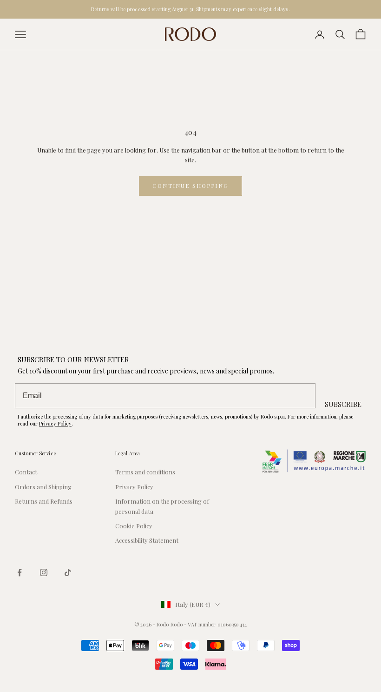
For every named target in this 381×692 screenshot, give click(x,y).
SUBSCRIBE (343, 404)
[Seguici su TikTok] (67, 572)
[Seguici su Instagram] (43, 572)
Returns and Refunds (43, 501)
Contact (26, 472)
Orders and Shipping (43, 487)
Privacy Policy (55, 423)
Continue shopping (190, 185)
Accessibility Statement (146, 540)
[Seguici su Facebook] (19, 572)
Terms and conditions (145, 472)
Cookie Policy (133, 526)
